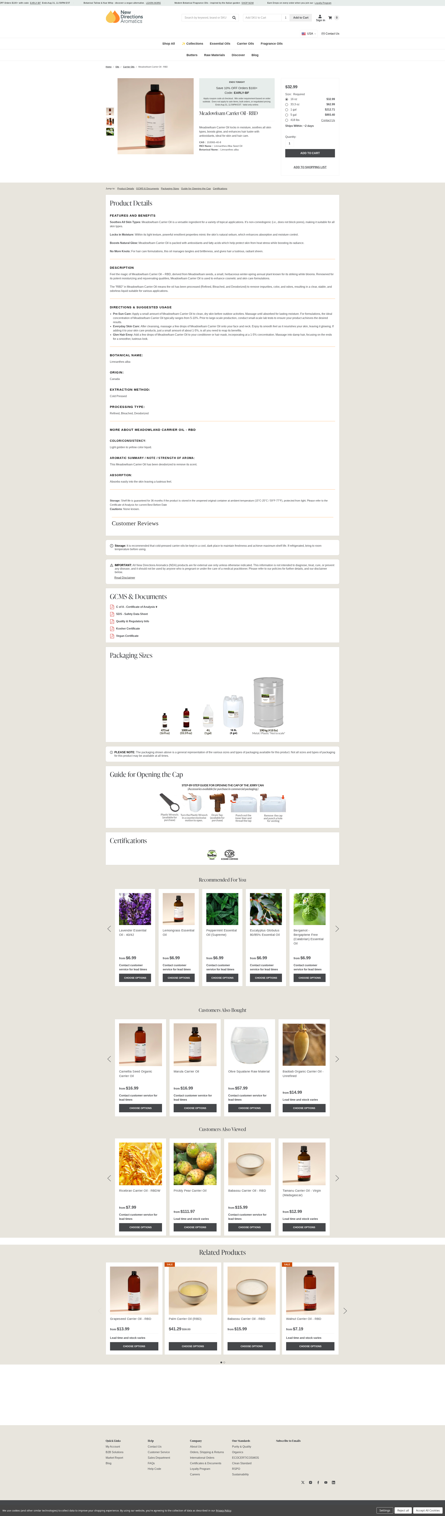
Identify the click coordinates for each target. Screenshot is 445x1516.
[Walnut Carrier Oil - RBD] (310, 1291)
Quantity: (290, 136)
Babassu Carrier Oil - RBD (247, 1190)
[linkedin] (333, 1482)
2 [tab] (224, 1362)
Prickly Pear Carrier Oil (190, 1190)
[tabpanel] (134, 1308)
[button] (234, 18)
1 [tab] (221, 1362)
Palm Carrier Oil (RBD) (185, 1319)
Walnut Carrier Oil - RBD (303, 1319)
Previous (99, 1310)
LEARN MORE (153, 3)
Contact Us (328, 120)
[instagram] (310, 1482)
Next (345, 1310)
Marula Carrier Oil (186, 1071)
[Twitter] (303, 1482)
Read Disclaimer (124, 577)
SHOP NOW (247, 3)
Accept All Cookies (428, 1510)
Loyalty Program (323, 3)
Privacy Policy (223, 1510)
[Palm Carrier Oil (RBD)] (193, 1291)
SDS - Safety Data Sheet (132, 614)
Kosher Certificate (128, 628)
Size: (295, 94)
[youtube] (326, 1482)
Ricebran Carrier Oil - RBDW (139, 1190)
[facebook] (318, 1482)
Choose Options (135, 977)
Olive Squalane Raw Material (249, 1071)
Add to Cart (300, 17)
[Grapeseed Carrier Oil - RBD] (134, 1291)
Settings (384, 1510)
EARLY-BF (35, 3)
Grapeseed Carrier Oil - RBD (130, 1319)
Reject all (403, 1510)
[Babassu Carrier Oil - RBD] (252, 1291)
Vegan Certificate (127, 635)
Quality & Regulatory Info (132, 621)
